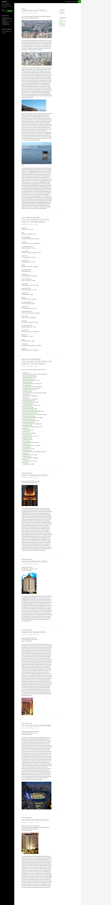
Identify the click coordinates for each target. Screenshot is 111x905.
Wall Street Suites (27, 447)
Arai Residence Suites (27, 425)
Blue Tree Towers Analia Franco (30, 409)
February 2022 (62, 13)
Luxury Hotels (28, 473)
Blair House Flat (26, 394)
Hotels (23, 217)
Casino (23, 8)
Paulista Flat (25, 428)
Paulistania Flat (26, 443)
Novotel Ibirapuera (27, 385)
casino (30, 67)
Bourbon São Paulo (27, 434)
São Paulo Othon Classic (28, 406)
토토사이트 (25, 171)
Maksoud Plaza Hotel (34, 632)
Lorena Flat (25, 453)
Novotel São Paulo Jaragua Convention (31, 388)
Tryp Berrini (25, 397)
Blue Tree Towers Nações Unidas (30, 413)
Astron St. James (26, 431)
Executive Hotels (26, 359)
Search (3, 9)
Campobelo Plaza (27, 456)
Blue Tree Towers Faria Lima (29, 416)
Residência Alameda (27, 437)
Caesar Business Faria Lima (29, 400)
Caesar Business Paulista (28, 403)
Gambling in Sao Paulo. (34, 10)
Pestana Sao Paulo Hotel (35, 820)
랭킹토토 (23, 165)
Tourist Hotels (28, 217)
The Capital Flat (26, 440)
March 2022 (61, 12)
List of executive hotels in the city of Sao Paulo (36, 362)
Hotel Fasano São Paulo (35, 475)
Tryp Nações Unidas (27, 391)
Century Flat (25, 372)
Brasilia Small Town (27, 450)
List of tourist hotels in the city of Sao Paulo (35, 220)
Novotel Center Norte (28, 382)
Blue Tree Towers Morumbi (29, 419)
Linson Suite (25, 462)
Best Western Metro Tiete (29, 378)
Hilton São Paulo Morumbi (36, 725)
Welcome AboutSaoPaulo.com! (71, 1)
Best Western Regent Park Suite (30, 375)
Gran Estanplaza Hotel (34, 561)
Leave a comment (33, 12)
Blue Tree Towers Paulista (28, 422)
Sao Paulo (4, 1)
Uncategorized (36, 217)
